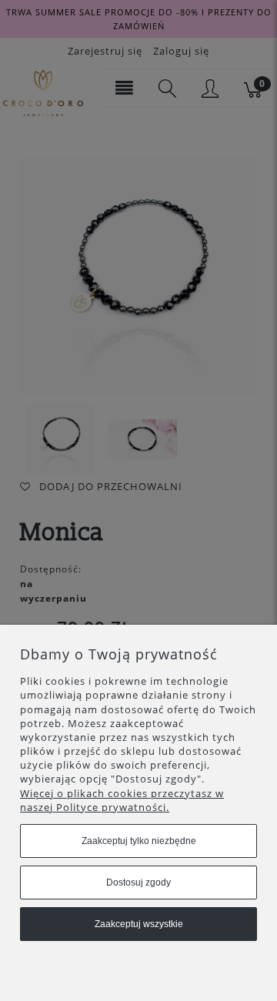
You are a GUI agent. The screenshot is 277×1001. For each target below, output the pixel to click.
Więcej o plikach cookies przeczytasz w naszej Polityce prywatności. (122, 800)
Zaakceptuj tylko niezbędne (139, 841)
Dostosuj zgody (138, 882)
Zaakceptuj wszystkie (139, 924)
